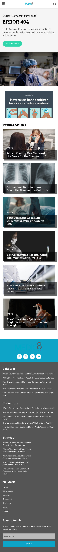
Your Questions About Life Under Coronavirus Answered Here (26, 221)
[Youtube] (38, 356)
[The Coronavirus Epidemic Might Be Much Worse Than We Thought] (29, 313)
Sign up (29, 544)
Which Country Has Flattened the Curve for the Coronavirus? (26, 154)
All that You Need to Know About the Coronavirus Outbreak (27, 188)
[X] (32, 356)
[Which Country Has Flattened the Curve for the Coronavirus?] (29, 144)
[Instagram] (25, 356)
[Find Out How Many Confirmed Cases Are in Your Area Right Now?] (29, 279)
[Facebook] (19, 356)
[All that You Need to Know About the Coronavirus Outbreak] (29, 178)
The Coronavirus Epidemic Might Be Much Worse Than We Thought (27, 322)
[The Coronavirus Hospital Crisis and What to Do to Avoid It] (29, 246)
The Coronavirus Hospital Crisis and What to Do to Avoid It (27, 256)
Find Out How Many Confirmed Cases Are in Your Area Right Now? (26, 288)
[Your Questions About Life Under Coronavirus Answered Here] (29, 212)
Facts (10, 148)
